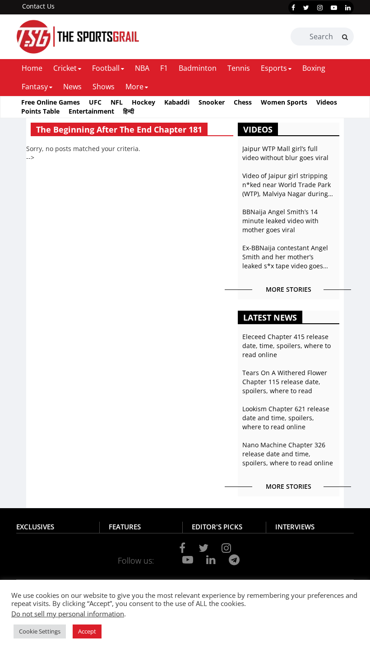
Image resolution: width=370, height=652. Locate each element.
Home (32, 68)
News (72, 87)
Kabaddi (177, 102)
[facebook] (293, 8)
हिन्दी (128, 111)
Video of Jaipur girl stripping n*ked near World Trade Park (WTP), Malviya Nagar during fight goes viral (286, 184)
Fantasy (35, 87)
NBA (142, 68)
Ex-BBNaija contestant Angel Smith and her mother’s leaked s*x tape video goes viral (285, 257)
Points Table (40, 111)
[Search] (345, 37)
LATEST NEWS (270, 317)
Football (106, 68)
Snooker (212, 102)
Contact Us (38, 6)
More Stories (288, 289)
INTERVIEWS (294, 526)
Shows (103, 87)
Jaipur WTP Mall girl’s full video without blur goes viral (285, 153)
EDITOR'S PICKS (217, 526)
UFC (95, 102)
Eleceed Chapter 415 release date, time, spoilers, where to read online (286, 345)
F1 (164, 68)
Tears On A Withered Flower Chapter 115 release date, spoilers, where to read (284, 381)
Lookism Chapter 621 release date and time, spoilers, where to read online (285, 417)
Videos (326, 102)
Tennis (238, 68)
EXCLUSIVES (35, 526)
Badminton (198, 68)
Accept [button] (87, 631)
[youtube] (334, 8)
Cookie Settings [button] (39, 631)
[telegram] (234, 559)
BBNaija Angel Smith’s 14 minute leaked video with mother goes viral (280, 220)
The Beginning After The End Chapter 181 (119, 129)
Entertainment (91, 111)
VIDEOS (258, 129)
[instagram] (320, 8)
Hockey (143, 102)
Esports (274, 68)
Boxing (313, 68)
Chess (243, 102)
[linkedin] (348, 8)
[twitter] (306, 8)
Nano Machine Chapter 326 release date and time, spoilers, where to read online (287, 454)
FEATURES (125, 526)
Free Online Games (50, 102)
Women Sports (284, 102)
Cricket (65, 68)
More (134, 87)
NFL (117, 102)
